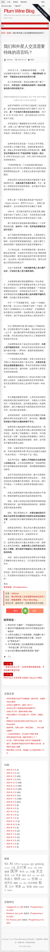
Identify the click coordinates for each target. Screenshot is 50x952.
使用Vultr (21, 942)
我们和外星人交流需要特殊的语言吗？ (28, 596)
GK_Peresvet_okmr (14, 920)
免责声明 (39, 939)
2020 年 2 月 (11, 776)
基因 (27, 872)
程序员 (8, 882)
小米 (13, 875)
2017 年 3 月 (11, 815)
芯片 (11, 886)
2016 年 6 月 (11, 837)
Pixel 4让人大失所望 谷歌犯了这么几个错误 (23, 678)
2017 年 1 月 (11, 818)
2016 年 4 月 (11, 844)
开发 (18, 875)
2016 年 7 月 (11, 834)
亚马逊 (30, 868)
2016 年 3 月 (11, 847)
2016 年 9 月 (11, 828)
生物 (34, 878)
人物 (35, 868)
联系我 (15, 2)
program (7, 868)
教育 (38, 875)
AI (11, 863)
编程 (16, 883)
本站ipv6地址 (30, 942)
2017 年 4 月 (11, 812)
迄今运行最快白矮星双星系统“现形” (24, 651)
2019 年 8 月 (11, 796)
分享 (34, 611)
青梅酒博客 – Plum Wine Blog (24, 600)
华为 (21, 871)
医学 (14, 871)
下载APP (17, 6)
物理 (17, 878)
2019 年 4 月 (11, 808)
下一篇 (9, 674)
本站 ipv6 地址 (6, 6)
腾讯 (25, 883)
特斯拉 (23, 879)
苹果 (18, 886)
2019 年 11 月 (11, 786)
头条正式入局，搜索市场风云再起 (19, 711)
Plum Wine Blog (19, 11)
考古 (20, 883)
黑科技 (9, 890)
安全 (6, 875)
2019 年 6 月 (11, 802)
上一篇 (9, 664)
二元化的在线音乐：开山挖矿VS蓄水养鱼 (22, 734)
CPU (17, 864)
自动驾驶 (32, 883)
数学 (43, 875)
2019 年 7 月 (11, 799)
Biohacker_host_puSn (14, 913)
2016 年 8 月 (11, 831)
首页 (3, 2)
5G (6, 864)
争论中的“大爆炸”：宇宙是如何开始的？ (26, 625)
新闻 (9, 33)
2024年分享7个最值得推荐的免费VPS (20, 708)
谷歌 (29, 886)
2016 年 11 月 (11, 821)
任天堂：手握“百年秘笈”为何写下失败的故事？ (24, 740)
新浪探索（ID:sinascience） (16, 587)
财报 (35, 886)
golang (39, 863)
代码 (40, 868)
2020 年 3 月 (11, 773)
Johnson (10, 60)
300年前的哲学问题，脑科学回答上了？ (21, 737)
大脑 (32, 871)
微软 (24, 875)
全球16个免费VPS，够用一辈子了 (19, 705)
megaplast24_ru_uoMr (14, 907)
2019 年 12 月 (11, 783)
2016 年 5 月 (11, 841)
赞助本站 (24, 2)
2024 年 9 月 (11, 770)
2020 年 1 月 (11, 779)
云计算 (22, 867)
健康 (6, 871)
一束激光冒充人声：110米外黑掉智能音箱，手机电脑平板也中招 (24, 668)
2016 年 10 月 (11, 824)
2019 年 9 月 (11, 792)
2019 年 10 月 (11, 789)
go (32, 863)
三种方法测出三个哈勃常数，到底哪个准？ (27, 634)
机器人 (8, 878)
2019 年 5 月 (11, 805)
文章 (8, 2)
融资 (23, 887)
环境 (28, 879)
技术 (29, 875)
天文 (9, 656)
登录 (43, 2)
